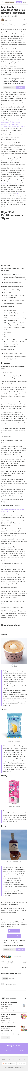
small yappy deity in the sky (9, 183)
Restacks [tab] (11, 978)
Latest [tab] (7, 998)
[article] (14, 1006)
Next (23, 967)
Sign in (24, 2)
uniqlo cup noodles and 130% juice (8, 1015)
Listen (24, 20)
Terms (15, 1060)
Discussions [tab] (13, 998)
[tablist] (8, 978)
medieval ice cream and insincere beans (9, 1003)
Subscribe (19, 2)
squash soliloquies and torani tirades (8, 1027)
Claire (23, 194)
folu (6, 19)
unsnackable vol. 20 (6, 1018)
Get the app (22, 1063)
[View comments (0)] (8, 24)
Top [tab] (3, 998)
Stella (19, 194)
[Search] (25, 998)
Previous (6, 967)
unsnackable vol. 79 (6, 1030)
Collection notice (22, 1060)
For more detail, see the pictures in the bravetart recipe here (12, 510)
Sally (5, 196)
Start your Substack (10, 1063)
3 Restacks (18, 956)
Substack (6, 1067)
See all (4, 1038)
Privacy (11, 1060)
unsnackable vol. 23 (6, 1006)
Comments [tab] (5, 978)
